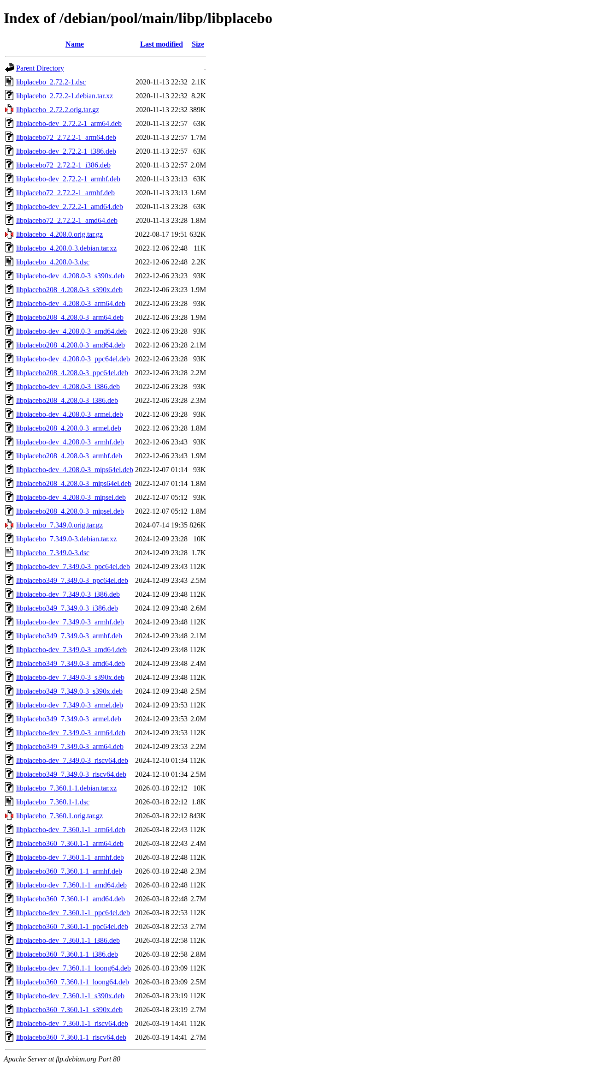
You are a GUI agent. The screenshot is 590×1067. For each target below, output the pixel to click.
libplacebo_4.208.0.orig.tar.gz (59, 234)
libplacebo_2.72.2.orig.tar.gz (57, 110)
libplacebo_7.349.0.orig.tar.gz (59, 525)
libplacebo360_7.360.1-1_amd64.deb (70, 899)
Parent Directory (40, 68)
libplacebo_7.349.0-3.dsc (52, 553)
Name (74, 44)
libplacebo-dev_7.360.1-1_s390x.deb (70, 996)
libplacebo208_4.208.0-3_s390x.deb (69, 290)
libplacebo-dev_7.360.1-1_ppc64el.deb (73, 913)
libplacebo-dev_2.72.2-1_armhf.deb (68, 179)
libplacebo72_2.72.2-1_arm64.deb (66, 137)
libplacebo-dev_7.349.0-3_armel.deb (69, 705)
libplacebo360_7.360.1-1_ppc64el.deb (72, 926)
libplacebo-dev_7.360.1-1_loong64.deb (73, 968)
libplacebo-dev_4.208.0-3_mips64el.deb (74, 470)
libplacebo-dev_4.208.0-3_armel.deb (69, 414)
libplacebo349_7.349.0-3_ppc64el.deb (72, 580)
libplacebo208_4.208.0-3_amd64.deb (70, 345)
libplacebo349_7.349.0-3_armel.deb (68, 719)
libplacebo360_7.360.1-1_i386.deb (67, 954)
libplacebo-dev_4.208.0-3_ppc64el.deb (73, 359)
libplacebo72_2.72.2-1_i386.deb (63, 165)
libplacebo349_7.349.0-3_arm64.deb (70, 746)
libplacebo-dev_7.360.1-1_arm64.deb (70, 829)
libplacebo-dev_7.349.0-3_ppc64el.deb (73, 566)
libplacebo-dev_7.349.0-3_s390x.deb (70, 677)
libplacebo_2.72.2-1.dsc (51, 82)
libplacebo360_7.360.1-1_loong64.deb (72, 982)
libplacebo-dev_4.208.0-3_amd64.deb (71, 331)
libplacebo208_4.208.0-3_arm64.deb (70, 317)
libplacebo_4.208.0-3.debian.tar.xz (66, 248)
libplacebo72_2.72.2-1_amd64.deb (67, 220)
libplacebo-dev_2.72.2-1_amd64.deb (69, 206)
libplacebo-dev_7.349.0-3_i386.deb (68, 594)
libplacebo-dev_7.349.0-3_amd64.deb (71, 649)
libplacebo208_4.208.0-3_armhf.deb (69, 456)
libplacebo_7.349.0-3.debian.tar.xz (66, 539)
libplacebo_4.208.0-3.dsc (52, 262)
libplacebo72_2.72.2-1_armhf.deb (65, 193)
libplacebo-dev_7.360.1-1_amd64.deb (71, 885)
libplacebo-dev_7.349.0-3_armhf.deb (70, 622)
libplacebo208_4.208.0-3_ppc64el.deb (72, 373)
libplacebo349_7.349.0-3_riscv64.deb (71, 774)
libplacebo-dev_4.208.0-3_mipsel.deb (71, 497)
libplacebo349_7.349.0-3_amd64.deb (70, 663)
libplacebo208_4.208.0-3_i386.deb (67, 400)
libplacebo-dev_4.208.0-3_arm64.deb (70, 303)
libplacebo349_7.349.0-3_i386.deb (67, 608)
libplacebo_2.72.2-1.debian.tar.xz (64, 96)
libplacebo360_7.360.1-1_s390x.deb (69, 1009)
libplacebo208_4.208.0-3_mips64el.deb (73, 483)
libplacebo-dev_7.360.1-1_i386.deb (68, 940)
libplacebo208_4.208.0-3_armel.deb (68, 428)
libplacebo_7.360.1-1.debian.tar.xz (66, 788)
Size (198, 44)
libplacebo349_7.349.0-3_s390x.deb (69, 691)
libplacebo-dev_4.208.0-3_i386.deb (68, 386)
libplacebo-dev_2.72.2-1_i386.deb (66, 151)
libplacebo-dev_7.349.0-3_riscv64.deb (72, 760)
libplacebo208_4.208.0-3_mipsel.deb (70, 511)
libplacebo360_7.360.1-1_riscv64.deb (71, 1037)
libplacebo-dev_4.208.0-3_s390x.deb (70, 276)
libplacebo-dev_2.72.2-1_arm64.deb (69, 123)
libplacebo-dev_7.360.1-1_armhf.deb (70, 857)
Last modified (161, 44)
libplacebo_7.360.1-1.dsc (52, 802)
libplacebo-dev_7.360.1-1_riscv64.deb (72, 1023)
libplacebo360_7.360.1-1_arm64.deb (70, 843)
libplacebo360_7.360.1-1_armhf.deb (69, 871)
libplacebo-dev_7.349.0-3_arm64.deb (70, 733)
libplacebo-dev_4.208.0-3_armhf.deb (70, 442)
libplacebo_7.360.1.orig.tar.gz (59, 816)
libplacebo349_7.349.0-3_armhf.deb (69, 636)
